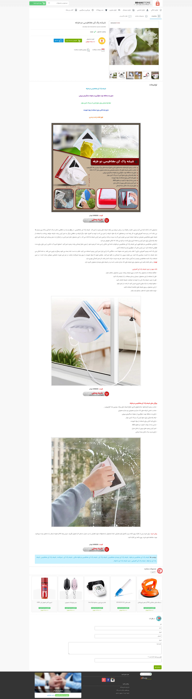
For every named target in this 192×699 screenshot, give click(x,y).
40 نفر (57, 40)
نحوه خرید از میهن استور (122, 693)
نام (161, 624)
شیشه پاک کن (102, 557)
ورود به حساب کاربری (62, 695)
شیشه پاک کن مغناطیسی (48, 557)
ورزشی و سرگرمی (85, 10)
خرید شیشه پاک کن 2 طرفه (122, 561)
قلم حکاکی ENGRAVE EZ (123, 602)
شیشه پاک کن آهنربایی (138, 561)
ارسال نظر (157, 667)
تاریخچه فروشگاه (124, 687)
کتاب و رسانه (69, 10)
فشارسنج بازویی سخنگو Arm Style (97, 602)
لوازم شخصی (141, 10)
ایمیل (160, 632)
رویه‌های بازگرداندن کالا (122, 690)
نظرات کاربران (123, 16)
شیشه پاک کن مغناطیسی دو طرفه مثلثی (85, 557)
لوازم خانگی (154, 10)
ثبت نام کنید (50, 695)
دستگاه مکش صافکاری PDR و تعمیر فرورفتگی (149, 602)
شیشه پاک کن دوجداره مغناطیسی (118, 557)
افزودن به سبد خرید (71, 40)
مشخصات (154, 16)
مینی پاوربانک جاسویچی (71, 602)
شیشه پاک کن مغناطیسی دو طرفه (139, 557)
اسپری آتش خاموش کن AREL (44, 602)
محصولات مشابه (139, 16)
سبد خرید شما (37, 3)
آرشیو (153, 572)
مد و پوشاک (99, 10)
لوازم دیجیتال (127, 10)
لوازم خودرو (113, 10)
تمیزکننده (60, 557)
